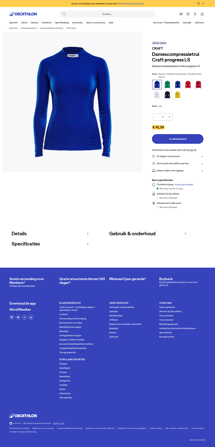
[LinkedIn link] (31, 317)
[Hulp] (188, 14)
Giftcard (199, 22)
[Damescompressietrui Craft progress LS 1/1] (72, 102)
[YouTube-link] (18, 317)
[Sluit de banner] (203, 3)
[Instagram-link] (24, 317)
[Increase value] (169, 116)
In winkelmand (177, 138)
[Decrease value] (155, 116)
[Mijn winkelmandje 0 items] (202, 14)
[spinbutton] (162, 117)
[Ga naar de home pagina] (23, 14)
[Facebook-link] (11, 317)
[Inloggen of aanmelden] (195, 14)
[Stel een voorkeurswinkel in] (181, 14)
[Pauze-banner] (198, 3)
